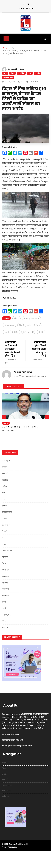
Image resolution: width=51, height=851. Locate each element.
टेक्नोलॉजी (6, 525)
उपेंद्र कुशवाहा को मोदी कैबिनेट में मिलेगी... (20, 426)
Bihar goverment (31, 318)
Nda (38, 325)
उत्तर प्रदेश (5, 473)
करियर (5, 486)
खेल (3, 499)
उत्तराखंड (5, 480)
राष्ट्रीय (37, 73)
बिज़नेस (5, 557)
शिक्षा (4, 621)
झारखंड (4, 518)
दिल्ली (4, 531)
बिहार (12, 73)
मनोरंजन (5, 576)
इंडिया (7, 332)
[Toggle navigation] (6, 39)
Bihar (16, 318)
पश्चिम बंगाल (7, 550)
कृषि (3, 493)
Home (4, 48)
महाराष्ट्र (5, 582)
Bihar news (9, 325)
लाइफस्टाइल (8, 77)
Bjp (20, 325)
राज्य (30, 73)
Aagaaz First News (16, 69)
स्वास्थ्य (5, 627)
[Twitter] (28, 4)
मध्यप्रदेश (5, 570)
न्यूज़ (5, 73)
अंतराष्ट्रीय (6, 460)
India (29, 325)
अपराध (4, 467)
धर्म (3, 537)
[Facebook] (23, 4)
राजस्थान (5, 595)
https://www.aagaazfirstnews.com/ (30, 376)
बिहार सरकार (28, 332)
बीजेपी (41, 332)
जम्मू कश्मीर (7, 512)
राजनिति (21, 73)
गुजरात (4, 505)
